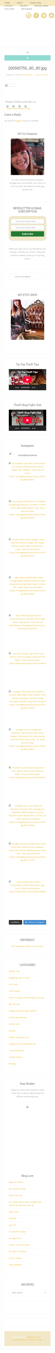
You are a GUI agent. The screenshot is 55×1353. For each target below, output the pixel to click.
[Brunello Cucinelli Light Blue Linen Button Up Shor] (27, 671)
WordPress (32, 1340)
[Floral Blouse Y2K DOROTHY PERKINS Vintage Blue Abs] (27, 518)
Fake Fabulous (15, 1265)
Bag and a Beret (16, 1182)
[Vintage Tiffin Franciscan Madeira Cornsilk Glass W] (27, 709)
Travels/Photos (16, 1057)
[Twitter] (51, 15)
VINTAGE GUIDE (41, 6)
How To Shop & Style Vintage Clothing (26, 998)
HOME (7, 3)
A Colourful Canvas (17, 1231)
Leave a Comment (42, 75)
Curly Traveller (15, 1258)
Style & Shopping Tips (19, 1037)
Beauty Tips (14, 971)
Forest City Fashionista (19, 1245)
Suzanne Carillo (27, 31)
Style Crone (14, 1212)
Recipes (12, 1031)
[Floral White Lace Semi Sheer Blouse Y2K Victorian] (27, 480)
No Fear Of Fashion (18, 1251)
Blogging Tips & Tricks (19, 978)
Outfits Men (14, 1024)
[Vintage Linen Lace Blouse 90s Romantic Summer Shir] (27, 823)
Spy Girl (12, 1225)
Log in (40, 1340)
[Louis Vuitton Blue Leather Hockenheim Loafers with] (27, 899)
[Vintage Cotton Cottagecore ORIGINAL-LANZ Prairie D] (27, 747)
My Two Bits (14, 1004)
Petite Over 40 (15, 1195)
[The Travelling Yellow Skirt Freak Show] (27, 1107)
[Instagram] (28, 15)
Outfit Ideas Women (18, 1017)
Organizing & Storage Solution (23, 1011)
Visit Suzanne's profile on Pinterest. (27, 946)
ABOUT (20, 3)
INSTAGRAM (26, 9)
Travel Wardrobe (16, 1050)
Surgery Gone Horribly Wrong (22, 1044)
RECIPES (24, 6)
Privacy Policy (35, 3)
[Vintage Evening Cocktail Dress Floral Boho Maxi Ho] (27, 861)
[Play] (12, 387)
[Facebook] (36, 15)
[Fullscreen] (42, 387)
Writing (12, 1064)
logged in (19, 121)
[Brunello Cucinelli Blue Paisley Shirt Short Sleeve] (27, 785)
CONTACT (9, 6)
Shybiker (13, 1218)
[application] (27, 379)
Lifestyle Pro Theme (33, 1337)
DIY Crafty (13, 984)
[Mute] (38, 387)
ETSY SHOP (9, 9)
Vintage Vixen (15, 1238)
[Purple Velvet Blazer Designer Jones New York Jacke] (27, 556)
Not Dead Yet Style (17, 1189)
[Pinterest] (43, 15)
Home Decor (14, 991)
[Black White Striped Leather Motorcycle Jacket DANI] (27, 633)
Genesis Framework (20, 1340)
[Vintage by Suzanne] (27, 339)
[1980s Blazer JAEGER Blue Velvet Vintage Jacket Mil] (27, 594)
